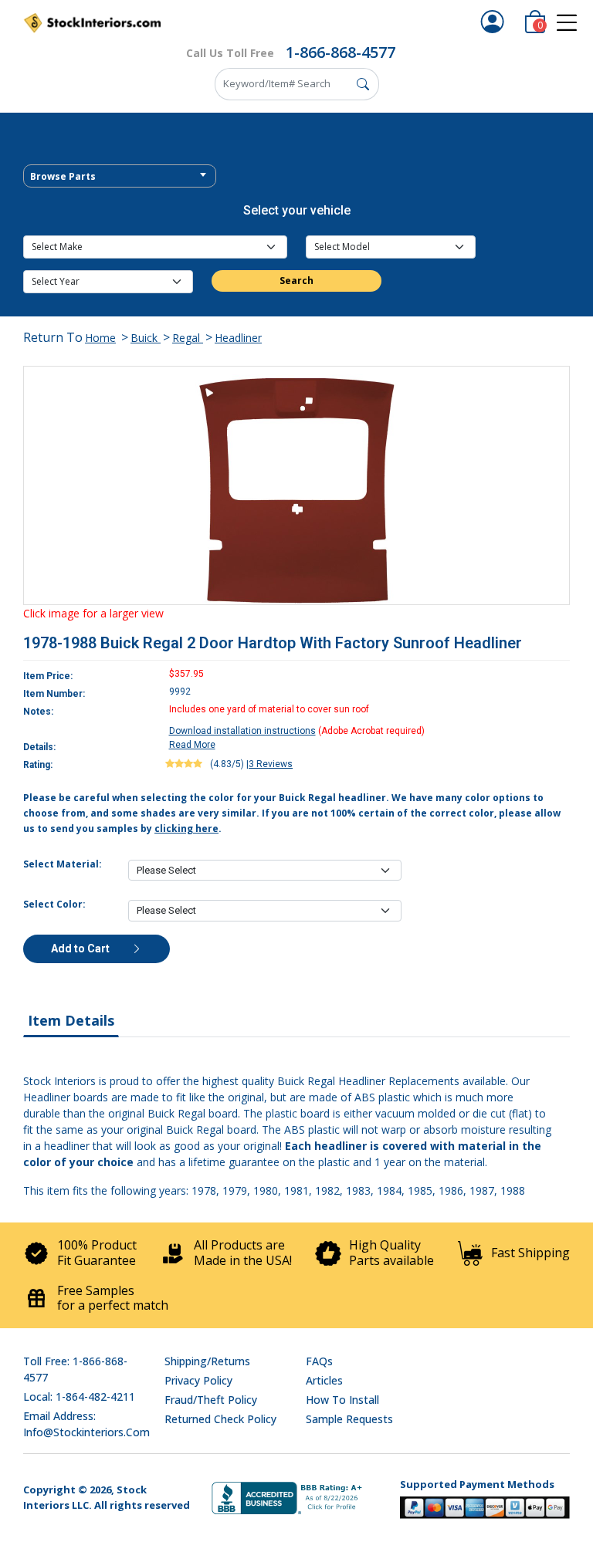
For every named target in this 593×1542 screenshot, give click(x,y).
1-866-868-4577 (340, 52)
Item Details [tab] (71, 1020)
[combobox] (119, 176)
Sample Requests (349, 1419)
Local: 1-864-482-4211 (79, 1396)
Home (100, 337)
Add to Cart (81, 948)
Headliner (238, 337)
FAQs (319, 1361)
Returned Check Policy (220, 1419)
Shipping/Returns (207, 1361)
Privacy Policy (198, 1380)
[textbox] (119, 177)
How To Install (342, 1399)
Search (296, 280)
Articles (324, 1380)
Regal (187, 337)
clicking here (186, 828)
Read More (192, 744)
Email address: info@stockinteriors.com (86, 1423)
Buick (145, 337)
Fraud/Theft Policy (210, 1399)
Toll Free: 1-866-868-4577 (75, 1369)
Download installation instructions (242, 730)
